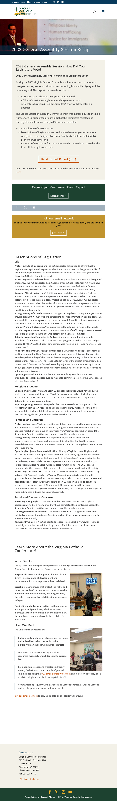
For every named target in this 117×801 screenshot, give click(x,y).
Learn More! (57, 195)
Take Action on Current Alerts (40, 797)
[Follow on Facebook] (17, 207)
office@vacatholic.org (29, 779)
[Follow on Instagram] (34, 207)
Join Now (57, 232)
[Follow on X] (25, 207)
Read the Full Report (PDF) (58, 159)
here (18, 172)
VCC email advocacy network (55, 673)
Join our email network (26, 695)
